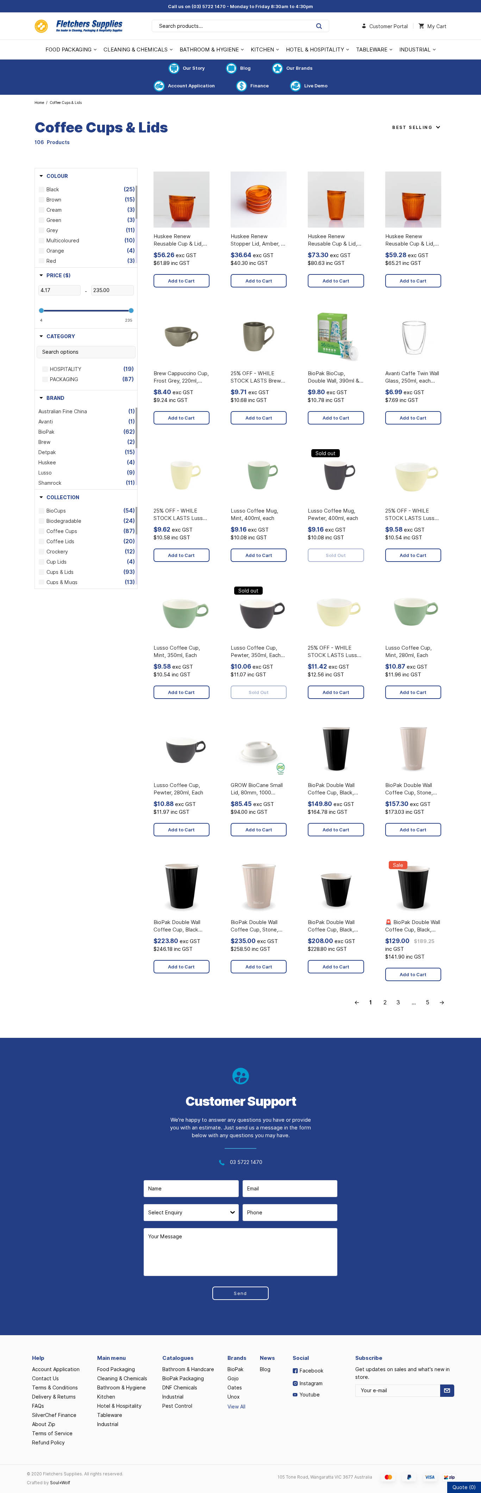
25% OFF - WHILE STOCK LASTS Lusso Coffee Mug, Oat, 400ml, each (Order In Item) (180, 515)
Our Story (194, 68)
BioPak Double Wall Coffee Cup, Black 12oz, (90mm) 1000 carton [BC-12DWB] (178, 926)
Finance (259, 85)
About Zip (43, 1424)
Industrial (107, 1424)
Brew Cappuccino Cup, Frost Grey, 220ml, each (181, 377)
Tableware (109, 1415)
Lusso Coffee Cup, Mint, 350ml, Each (177, 651)
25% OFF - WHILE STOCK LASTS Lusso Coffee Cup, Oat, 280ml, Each (334, 652)
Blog (245, 68)
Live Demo (315, 85)
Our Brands (299, 68)
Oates (234, 1387)
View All (236, 1407)
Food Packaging (116, 1369)
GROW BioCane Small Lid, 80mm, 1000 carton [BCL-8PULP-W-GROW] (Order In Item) (257, 789)
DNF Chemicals (179, 1387)
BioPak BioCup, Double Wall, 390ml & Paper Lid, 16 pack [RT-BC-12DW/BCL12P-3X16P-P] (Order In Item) (335, 377)
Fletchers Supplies (79, 26)
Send (240, 1293)
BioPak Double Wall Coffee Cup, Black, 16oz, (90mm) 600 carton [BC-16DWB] (332, 789)
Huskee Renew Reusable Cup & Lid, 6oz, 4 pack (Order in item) (179, 240)
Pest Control (177, 1406)
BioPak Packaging (183, 1378)
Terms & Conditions (55, 1387)
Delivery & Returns (54, 1397)
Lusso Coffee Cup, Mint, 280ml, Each (408, 651)
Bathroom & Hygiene (121, 1387)
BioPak (235, 1369)
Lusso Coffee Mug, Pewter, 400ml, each (333, 514)
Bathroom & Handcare (188, 1369)
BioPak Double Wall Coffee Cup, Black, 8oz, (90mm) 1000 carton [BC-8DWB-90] (335, 926)
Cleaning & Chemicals (122, 1378)
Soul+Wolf (60, 1482)
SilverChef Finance (54, 1415)
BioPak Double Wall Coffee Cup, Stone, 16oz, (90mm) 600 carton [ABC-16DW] (409, 789)
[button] (53, 176)
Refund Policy (48, 1442)
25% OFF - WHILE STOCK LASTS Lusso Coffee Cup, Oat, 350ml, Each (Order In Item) (411, 515)
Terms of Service (52, 1433)
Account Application (191, 85)
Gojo (233, 1378)
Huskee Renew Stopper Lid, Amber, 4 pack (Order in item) (258, 240)
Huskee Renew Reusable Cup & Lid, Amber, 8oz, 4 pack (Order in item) (410, 240)
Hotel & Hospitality (119, 1406)
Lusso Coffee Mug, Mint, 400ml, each (254, 514)
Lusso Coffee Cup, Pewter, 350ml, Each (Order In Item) (256, 652)
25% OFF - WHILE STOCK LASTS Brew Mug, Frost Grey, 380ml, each (256, 377)
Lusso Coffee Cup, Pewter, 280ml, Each (178, 789)
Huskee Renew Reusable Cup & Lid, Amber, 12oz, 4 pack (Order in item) (332, 240)
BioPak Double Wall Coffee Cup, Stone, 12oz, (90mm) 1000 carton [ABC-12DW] (255, 926)
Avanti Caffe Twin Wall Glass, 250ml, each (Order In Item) (412, 377)
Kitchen (106, 1397)
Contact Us (45, 1378)
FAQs (38, 1406)
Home (39, 102)
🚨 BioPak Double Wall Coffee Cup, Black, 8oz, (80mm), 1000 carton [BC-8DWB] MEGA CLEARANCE (412, 926)
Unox (233, 1397)
